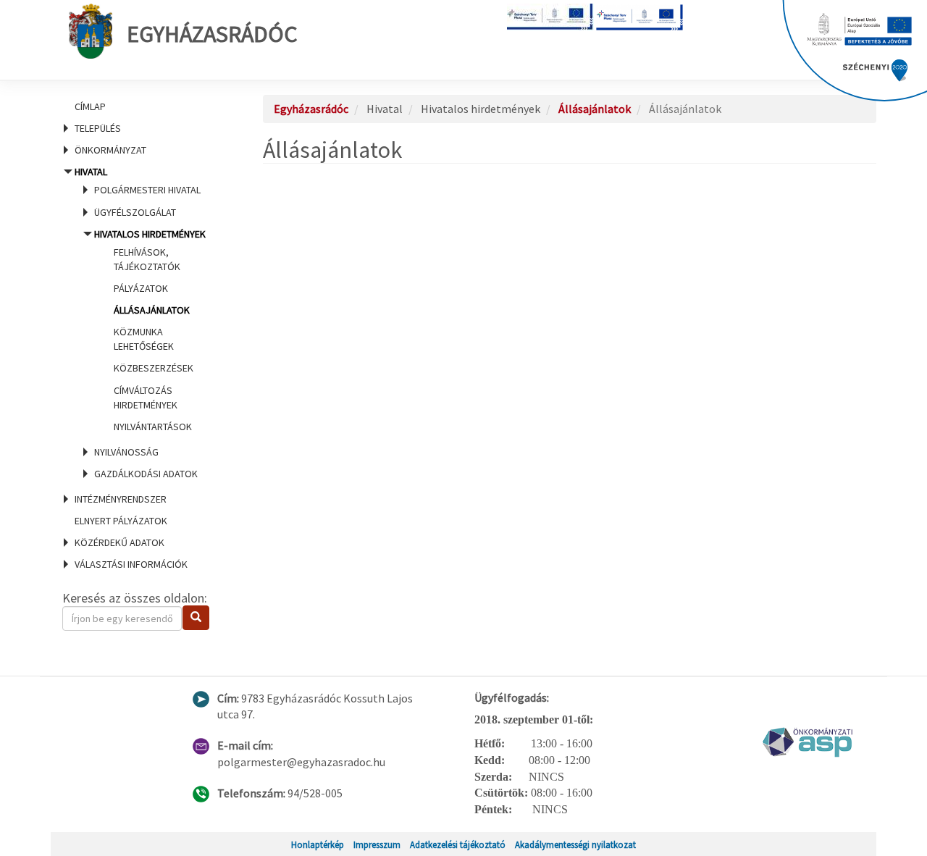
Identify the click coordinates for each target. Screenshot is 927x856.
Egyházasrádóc (212, 34)
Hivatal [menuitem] (140, 322)
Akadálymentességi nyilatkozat (575, 844)
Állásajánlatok (152, 309)
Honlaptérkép (317, 844)
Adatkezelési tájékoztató (458, 844)
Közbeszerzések (153, 367)
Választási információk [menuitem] (131, 564)
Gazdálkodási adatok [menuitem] (146, 473)
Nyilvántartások (153, 426)
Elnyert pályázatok (121, 520)
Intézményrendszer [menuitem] (121, 498)
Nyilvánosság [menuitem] (126, 451)
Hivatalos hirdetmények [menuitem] (150, 330)
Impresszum (376, 844)
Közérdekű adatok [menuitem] (119, 542)
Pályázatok (141, 288)
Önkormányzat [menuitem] (110, 149)
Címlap (90, 106)
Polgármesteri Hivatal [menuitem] (147, 189)
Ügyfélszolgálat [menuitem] (135, 212)
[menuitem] (145, 106)
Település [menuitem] (98, 128)
